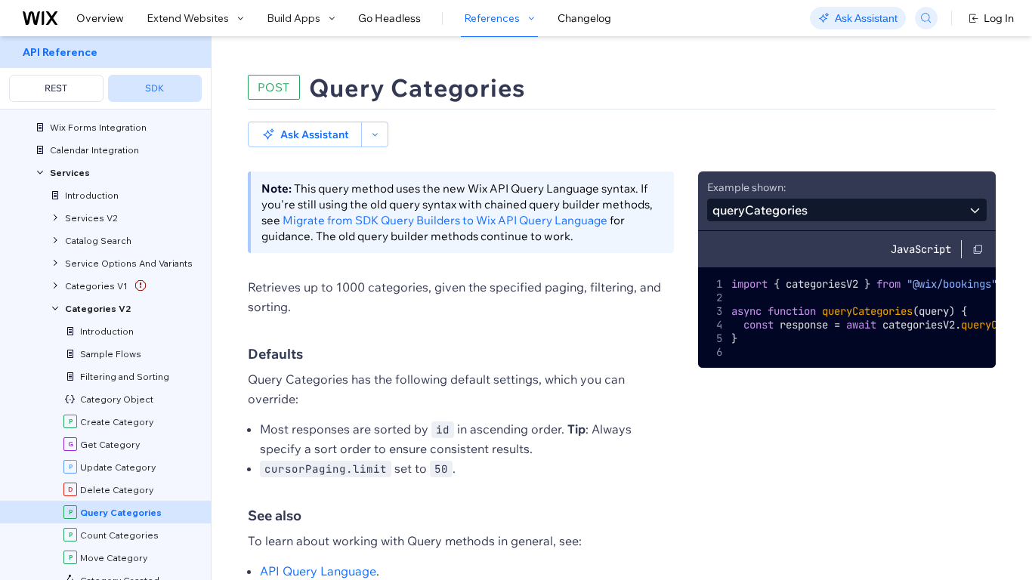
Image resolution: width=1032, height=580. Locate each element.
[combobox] (847, 210)
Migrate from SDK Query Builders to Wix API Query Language (445, 220)
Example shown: (746, 187)
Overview (100, 18)
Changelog (584, 18)
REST (56, 88)
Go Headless (389, 18)
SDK (154, 88)
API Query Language (318, 570)
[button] (305, 134)
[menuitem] (105, 73)
